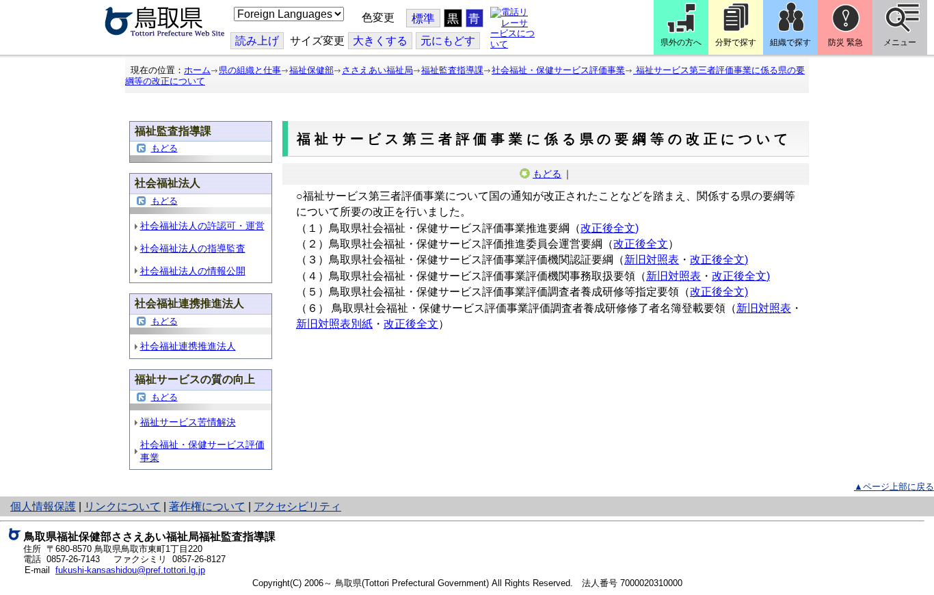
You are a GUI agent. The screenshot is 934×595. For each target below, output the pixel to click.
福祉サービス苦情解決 (188, 421)
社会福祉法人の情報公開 (192, 270)
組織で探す (790, 42)
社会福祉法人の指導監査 (192, 248)
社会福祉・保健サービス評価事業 (558, 70)
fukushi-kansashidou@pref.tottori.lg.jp (130, 570)
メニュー (899, 42)
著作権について (207, 506)
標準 (423, 18)
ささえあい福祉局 (377, 70)
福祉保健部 (311, 70)
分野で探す (735, 42)
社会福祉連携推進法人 (188, 346)
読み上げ (257, 41)
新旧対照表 (651, 259)
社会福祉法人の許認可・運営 (202, 225)
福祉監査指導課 (452, 70)
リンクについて (122, 506)
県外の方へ (681, 42)
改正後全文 (640, 244)
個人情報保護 (43, 506)
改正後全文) (610, 228)
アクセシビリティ (297, 506)
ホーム (197, 70)
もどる (164, 148)
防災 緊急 (845, 42)
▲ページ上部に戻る (894, 486)
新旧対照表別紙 (334, 324)
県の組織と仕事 (250, 70)
